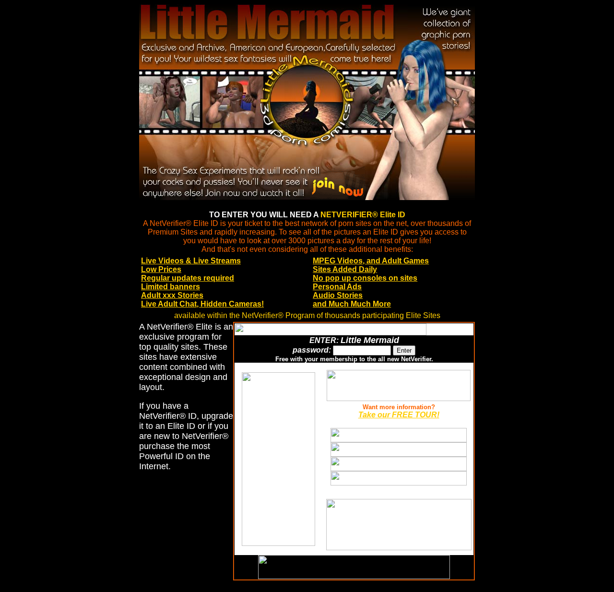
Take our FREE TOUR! (398, 415)
